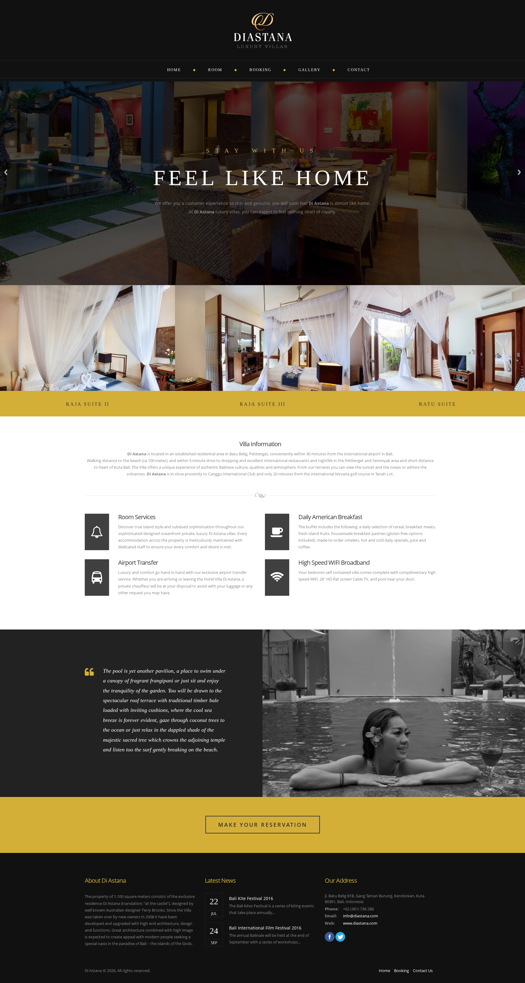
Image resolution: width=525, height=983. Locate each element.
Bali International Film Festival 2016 (265, 928)
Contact (359, 69)
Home (174, 69)
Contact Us (423, 970)
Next (519, 172)
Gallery (309, 69)
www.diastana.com (360, 923)
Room (215, 69)
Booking (260, 69)
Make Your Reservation (262, 824)
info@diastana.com (360, 916)
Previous (6, 172)
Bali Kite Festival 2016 (251, 898)
